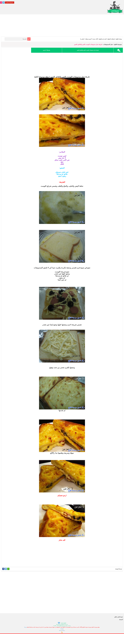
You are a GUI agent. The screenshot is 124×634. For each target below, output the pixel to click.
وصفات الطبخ (119, 39)
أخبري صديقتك (88, 39)
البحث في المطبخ (102, 39)
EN (1, 2)
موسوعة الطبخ (118, 44)
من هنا (25, 627)
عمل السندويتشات (108, 44)
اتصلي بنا (82, 39)
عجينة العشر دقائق (118, 616)
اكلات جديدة (95, 39)
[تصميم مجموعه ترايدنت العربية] (62, 622)
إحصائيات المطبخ (111, 39)
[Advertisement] (62, 26)
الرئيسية (121, 619)
